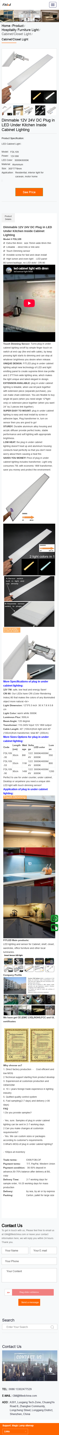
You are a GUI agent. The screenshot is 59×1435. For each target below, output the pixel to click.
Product (18, 26)
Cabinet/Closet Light (16, 34)
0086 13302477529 (20, 1389)
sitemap (29, 1425)
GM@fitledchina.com (25, 1395)
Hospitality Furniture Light (20, 30)
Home (6, 26)
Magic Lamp (18, 1425)
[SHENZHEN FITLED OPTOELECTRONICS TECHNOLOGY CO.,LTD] (7, 5)
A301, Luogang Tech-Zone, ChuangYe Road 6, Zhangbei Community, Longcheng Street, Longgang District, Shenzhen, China (32, 1408)
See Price (29, 192)
